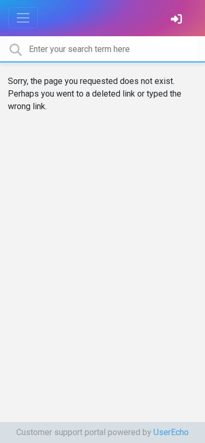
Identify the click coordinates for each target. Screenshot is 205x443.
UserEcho (171, 432)
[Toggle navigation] (23, 17)
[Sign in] (178, 20)
